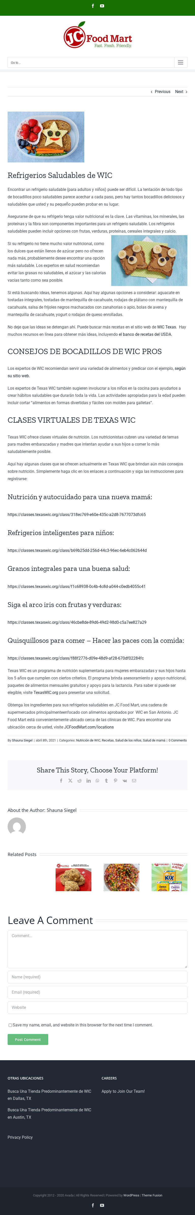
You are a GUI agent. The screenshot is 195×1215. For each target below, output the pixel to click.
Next (179, 91)
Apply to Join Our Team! (123, 1091)
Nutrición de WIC (88, 740)
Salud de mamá (154, 740)
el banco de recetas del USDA (145, 334)
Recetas (108, 740)
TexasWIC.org (46, 692)
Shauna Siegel (22, 740)
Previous (162, 91)
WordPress (131, 1195)
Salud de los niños (128, 740)
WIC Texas (166, 327)
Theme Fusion (152, 1195)
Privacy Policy (20, 1137)
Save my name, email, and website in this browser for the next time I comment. (83, 1025)
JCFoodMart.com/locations (88, 727)
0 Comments (178, 740)
